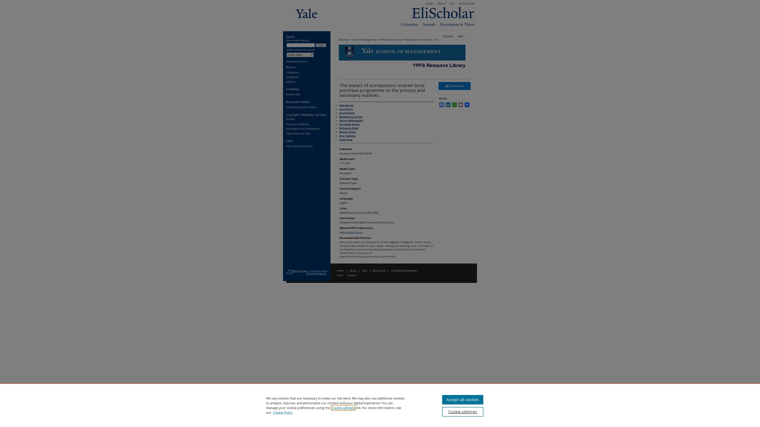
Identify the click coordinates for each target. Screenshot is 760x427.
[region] (380, 405)
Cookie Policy (283, 412)
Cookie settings (343, 408)
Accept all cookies (462, 399)
